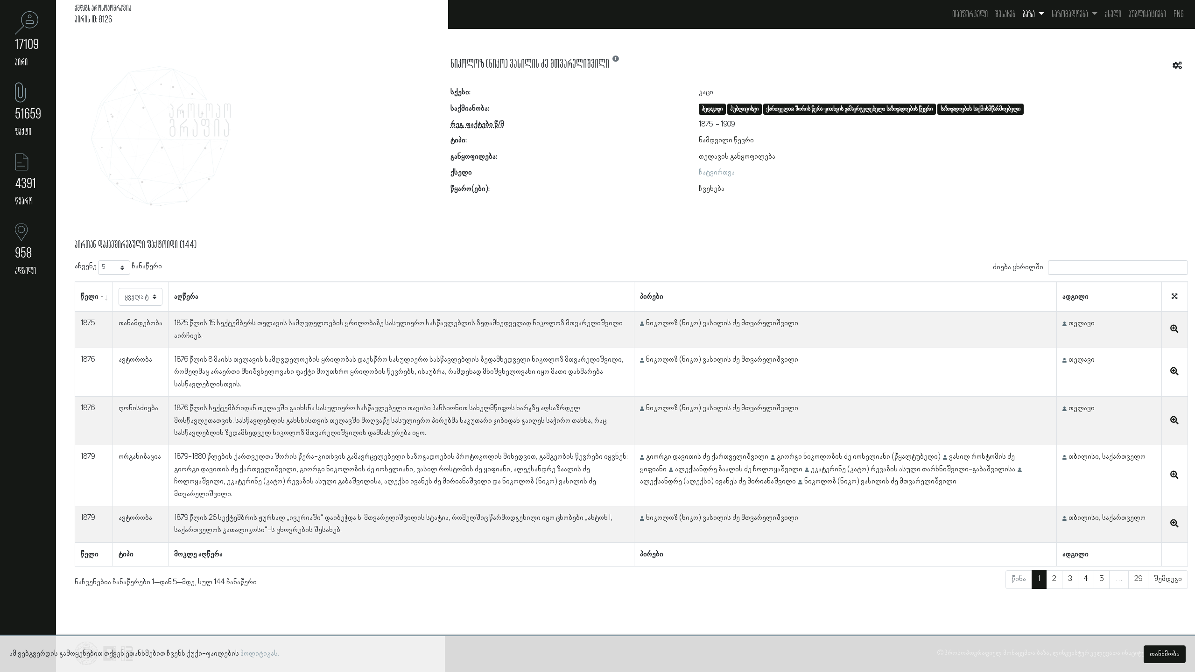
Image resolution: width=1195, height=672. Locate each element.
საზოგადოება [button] (1071, 14)
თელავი (1081, 323)
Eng (1179, 14)
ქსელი (1113, 14)
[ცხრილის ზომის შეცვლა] (1174, 297)
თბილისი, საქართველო (1107, 457)
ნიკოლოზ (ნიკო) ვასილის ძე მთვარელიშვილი (722, 323)
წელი (89, 297)
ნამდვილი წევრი (726, 140)
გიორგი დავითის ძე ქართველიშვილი (707, 457)
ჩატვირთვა (717, 172)
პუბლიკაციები (1147, 14)
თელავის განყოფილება (737, 157)
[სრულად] (1174, 329)
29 (1138, 579)
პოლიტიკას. (259, 654)
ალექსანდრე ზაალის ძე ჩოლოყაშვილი (738, 469)
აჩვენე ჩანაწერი (118, 266)
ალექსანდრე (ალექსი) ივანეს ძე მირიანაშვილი (718, 481)
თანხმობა (1165, 654)
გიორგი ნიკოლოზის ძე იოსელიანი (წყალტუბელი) (859, 457)
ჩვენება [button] (711, 189)
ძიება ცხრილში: (1019, 267)
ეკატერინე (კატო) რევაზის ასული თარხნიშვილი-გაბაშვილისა (913, 469)
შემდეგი (1168, 579)
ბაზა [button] (1029, 14)
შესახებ (1005, 14)
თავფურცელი (970, 14)
